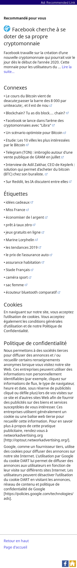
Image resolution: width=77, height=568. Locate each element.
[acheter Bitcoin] (50, 105)
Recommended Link (60, 3)
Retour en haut (16, 540)
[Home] (8, 29)
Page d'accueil (15, 547)
